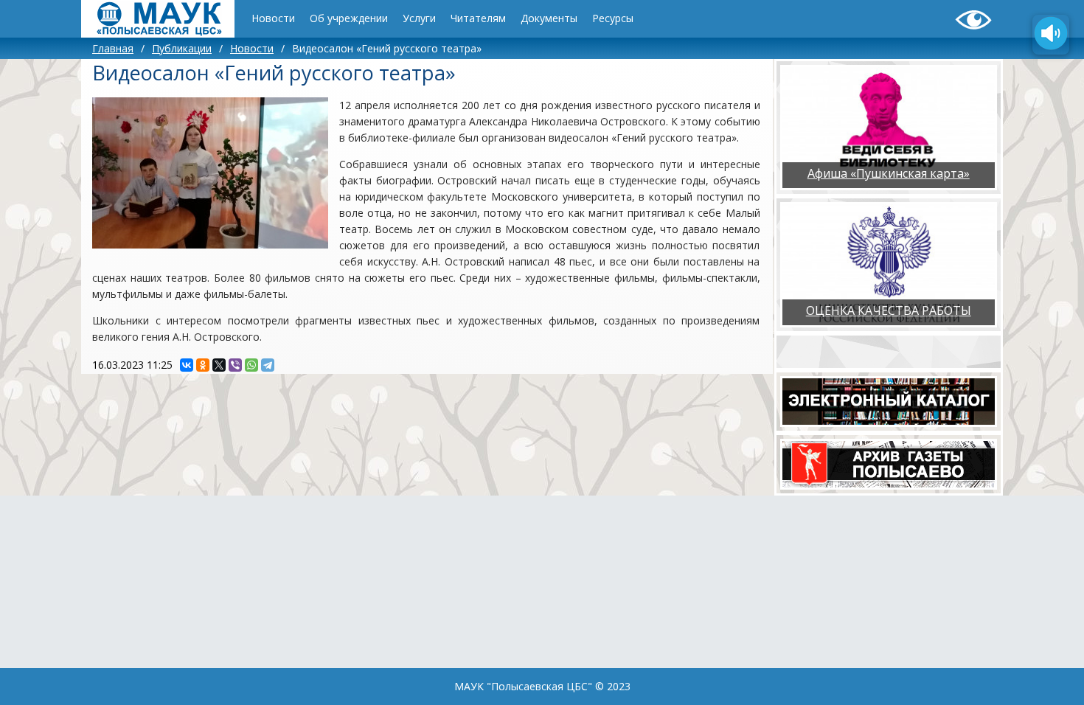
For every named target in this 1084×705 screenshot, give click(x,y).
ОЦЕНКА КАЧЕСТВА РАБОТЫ (888, 310)
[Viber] (235, 365)
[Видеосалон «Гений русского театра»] (210, 173)
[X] (219, 365)
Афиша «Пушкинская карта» (888, 173)
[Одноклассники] (202, 365)
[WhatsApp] (251, 365)
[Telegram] (267, 365)
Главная (112, 48)
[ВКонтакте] (186, 365)
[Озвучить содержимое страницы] (1050, 35)
